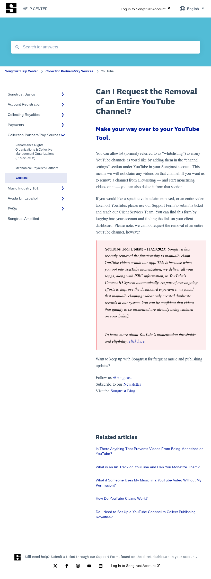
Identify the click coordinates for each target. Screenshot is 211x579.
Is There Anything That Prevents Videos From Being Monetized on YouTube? (150, 451)
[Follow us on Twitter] (55, 566)
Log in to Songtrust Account (143, 9)
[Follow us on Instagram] (78, 566)
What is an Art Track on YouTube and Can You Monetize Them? (148, 467)
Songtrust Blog (123, 390)
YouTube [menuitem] (21, 178)
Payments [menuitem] (16, 125)
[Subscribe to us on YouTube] (89, 566)
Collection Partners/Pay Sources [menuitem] (34, 135)
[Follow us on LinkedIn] (100, 566)
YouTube (107, 71)
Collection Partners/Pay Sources (69, 71)
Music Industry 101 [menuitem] (23, 188)
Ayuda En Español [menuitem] (23, 198)
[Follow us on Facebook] (67, 566)
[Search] (17, 47)
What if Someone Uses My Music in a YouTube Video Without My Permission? (148, 482)
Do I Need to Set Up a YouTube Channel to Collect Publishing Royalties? (146, 514)
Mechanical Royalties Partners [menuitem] (36, 168)
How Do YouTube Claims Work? (122, 498)
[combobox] (105, 47)
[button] (63, 95)
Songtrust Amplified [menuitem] (23, 219)
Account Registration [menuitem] (24, 104)
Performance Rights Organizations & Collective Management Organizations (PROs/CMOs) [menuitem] (34, 151)
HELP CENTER (35, 9)
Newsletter (132, 384)
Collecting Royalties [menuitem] (24, 115)
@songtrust (123, 377)
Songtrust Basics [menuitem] (21, 94)
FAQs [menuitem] (12, 208)
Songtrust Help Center (21, 71)
